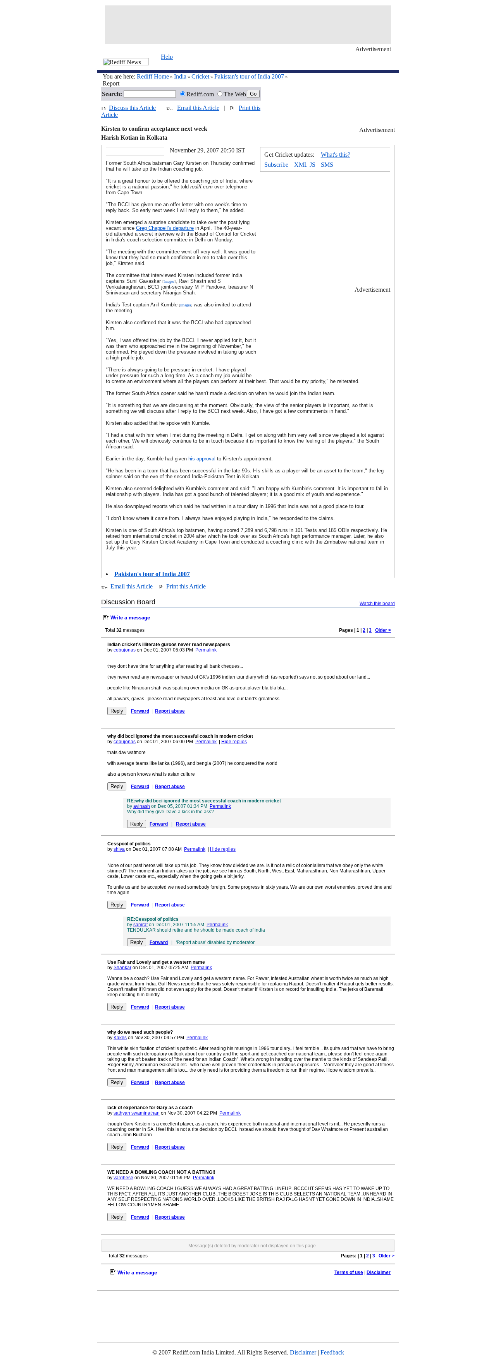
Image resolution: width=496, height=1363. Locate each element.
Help (167, 56)
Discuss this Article (132, 107)
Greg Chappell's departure (165, 228)
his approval (201, 459)
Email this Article (198, 107)
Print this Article (186, 586)
